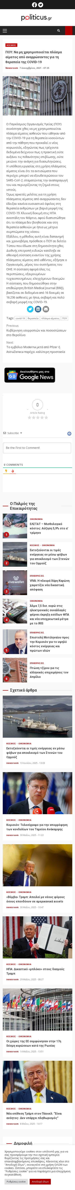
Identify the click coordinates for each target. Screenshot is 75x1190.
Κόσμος (11, 45)
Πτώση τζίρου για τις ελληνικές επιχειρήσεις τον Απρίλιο (15, 670)
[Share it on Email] (46, 309)
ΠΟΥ (64, 318)
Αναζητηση (68, 30)
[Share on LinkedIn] (38, 309)
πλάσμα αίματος (50, 318)
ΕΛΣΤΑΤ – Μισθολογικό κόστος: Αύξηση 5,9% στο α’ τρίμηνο (15, 526)
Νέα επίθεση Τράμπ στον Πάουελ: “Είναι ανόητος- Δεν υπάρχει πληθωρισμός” (37, 1082)
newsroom (12, 763)
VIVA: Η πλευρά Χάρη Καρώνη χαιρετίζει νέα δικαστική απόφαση (15, 582)
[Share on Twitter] (30, 309)
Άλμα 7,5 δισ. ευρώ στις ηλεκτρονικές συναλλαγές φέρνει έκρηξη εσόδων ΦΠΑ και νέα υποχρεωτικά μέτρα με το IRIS (15, 611)
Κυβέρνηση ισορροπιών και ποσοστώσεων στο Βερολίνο (36, 330)
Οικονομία (36, 519)
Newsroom (12, 68)
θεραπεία (33, 318)
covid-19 (20, 318)
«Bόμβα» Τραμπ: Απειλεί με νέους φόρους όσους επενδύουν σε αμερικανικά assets (37, 865)
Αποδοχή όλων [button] (40, 1181)
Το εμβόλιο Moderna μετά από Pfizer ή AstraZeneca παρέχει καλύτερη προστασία (35, 347)
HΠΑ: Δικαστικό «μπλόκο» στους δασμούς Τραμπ (37, 937)
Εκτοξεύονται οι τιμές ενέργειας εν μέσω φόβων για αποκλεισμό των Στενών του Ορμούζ (15, 554)
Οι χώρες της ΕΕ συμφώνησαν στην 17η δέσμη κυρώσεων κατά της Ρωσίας (37, 1009)
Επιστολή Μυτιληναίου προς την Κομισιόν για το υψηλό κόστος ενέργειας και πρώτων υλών (15, 641)
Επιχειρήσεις (37, 576)
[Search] (58, 30)
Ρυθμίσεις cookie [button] (16, 1181)
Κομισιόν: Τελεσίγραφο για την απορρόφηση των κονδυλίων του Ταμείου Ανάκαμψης (37, 793)
